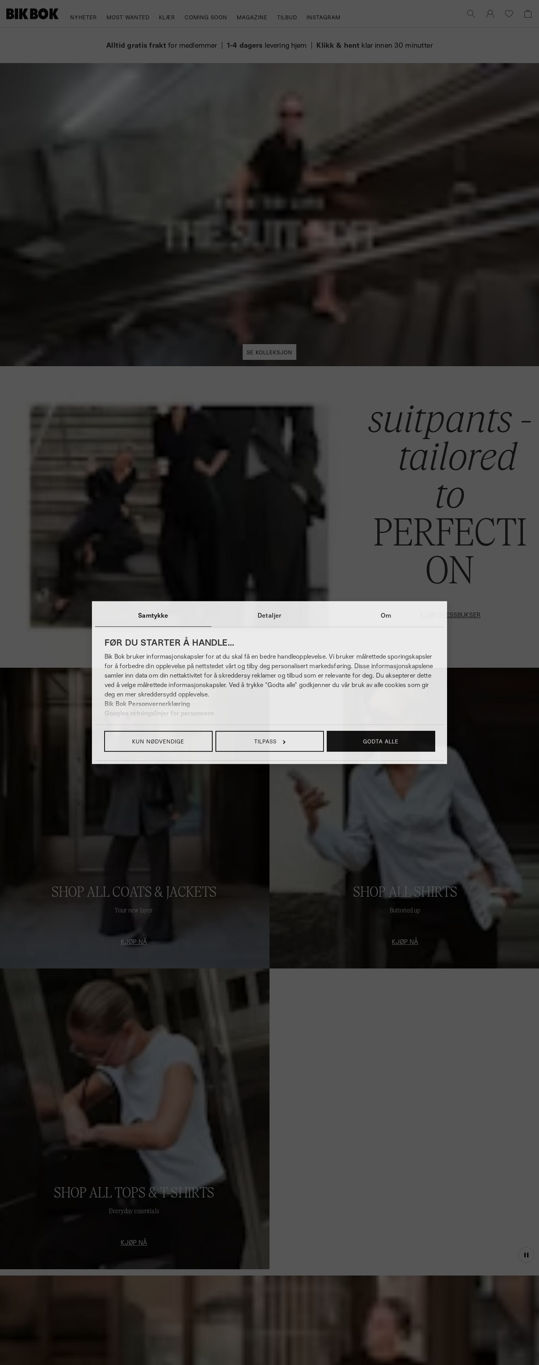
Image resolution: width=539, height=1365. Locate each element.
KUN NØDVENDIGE (158, 741)
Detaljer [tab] (269, 615)
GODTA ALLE (381, 741)
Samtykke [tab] (153, 615)
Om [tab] (386, 615)
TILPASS (265, 741)
